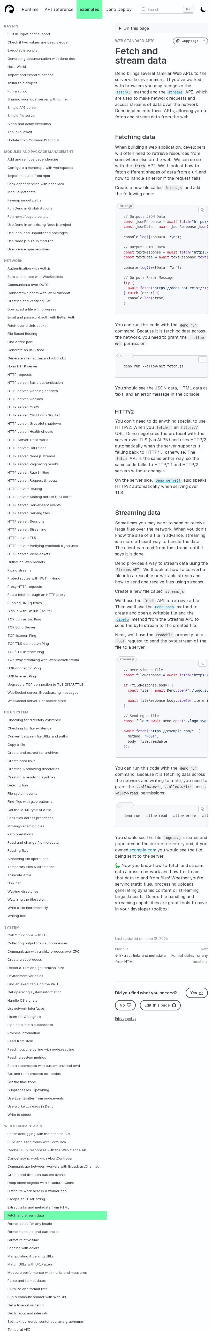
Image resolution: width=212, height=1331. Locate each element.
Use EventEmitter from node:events (35, 1098)
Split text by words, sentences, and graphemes (45, 1321)
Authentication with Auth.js (29, 268)
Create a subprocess (24, 959)
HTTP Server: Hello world (27, 440)
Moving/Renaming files (25, 826)
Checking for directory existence (34, 720)
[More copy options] (204, 41)
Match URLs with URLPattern (30, 1264)
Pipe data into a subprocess (30, 1025)
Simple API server (22, 107)
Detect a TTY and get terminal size (35, 968)
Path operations (20, 834)
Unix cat (14, 883)
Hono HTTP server (22, 366)
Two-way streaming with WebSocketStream (43, 660)
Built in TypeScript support (28, 34)
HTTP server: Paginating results (33, 464)
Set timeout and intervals (27, 1313)
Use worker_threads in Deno (30, 1106)
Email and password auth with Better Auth (41, 317)
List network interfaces (26, 1008)
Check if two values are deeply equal (37, 42)
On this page (136, 28)
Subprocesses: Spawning (28, 1090)
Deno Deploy (118, 9)
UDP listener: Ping (21, 676)
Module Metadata (21, 192)
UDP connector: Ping (24, 668)
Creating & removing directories (33, 769)
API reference (59, 9)
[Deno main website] (9, 9)
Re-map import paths (24, 200)
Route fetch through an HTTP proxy (36, 594)
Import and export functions (30, 75)
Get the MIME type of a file (29, 810)
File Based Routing (22, 333)
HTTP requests (19, 374)
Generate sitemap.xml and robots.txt (36, 358)
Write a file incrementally (27, 908)
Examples (89, 9)
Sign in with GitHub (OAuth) (29, 611)
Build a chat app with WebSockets (35, 276)
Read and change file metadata (33, 842)
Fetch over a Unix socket (27, 325)
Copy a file (16, 744)
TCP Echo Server (21, 627)
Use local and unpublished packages (37, 233)
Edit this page (157, 1005)
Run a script (17, 91)
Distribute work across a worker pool (37, 1191)
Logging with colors (23, 1248)
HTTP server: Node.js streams (31, 456)
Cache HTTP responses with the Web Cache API (47, 1150)
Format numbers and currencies (33, 1231)
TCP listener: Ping (21, 635)
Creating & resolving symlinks (31, 777)
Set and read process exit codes (34, 1074)
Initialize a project (22, 83)
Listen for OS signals (24, 1017)
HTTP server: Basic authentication (35, 382)
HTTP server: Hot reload (27, 448)
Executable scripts (22, 50)
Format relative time (23, 1240)
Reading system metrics (26, 1057)
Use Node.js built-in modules (30, 241)
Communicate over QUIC (28, 285)
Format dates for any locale (29, 1223)
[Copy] (202, 210)
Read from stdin (20, 1041)
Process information (23, 1033)
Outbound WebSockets (26, 562)
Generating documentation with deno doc (41, 58)
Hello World (16, 66)
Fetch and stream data (25, 1215)
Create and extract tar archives (33, 752)
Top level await (19, 132)
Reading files (17, 850)
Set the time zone (21, 1082)
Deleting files (17, 785)
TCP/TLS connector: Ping (28, 643)
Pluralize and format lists (27, 1289)
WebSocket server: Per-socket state (36, 701)
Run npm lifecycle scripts (27, 216)
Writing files (17, 916)
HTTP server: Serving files (28, 513)
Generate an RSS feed (25, 350)
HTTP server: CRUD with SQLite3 (33, 415)
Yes (193, 992)
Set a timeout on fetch (25, 1305)
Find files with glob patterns (29, 801)
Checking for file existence (29, 728)
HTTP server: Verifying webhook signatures (42, 546)
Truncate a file (19, 875)
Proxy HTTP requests (24, 586)
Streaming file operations (27, 859)
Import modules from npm (28, 175)
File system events (22, 793)
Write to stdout (19, 1114)
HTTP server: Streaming (26, 529)
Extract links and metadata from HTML (38, 1207)
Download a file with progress (31, 309)
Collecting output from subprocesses (37, 943)
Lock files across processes (30, 818)
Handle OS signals (22, 1000)
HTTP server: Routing (24, 489)
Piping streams (19, 570)
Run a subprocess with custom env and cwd (43, 1066)
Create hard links (21, 761)
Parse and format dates (26, 1280)
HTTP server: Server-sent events (34, 505)
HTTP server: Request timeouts (32, 480)
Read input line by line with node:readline (40, 1049)
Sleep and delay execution (29, 124)
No (122, 1005)
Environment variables (25, 976)
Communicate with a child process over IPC (43, 951)
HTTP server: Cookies (25, 399)
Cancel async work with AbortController (40, 1158)
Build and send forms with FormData (36, 1142)
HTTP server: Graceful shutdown (34, 423)
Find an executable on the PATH (33, 984)
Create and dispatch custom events (36, 1175)
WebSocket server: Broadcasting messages (42, 692)
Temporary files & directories (31, 867)
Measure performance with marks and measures (47, 1272)
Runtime (30, 9)
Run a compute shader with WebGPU (37, 1297)
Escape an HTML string (26, 1199)
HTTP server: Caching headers (32, 391)
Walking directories (23, 891)
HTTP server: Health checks (30, 431)
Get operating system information (34, 992)
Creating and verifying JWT (29, 301)
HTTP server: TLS (21, 538)
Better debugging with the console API (39, 1134)
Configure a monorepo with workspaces (40, 167)
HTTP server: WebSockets (28, 554)
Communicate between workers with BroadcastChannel (53, 1166)
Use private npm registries (28, 249)
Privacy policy (125, 1019)
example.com (143, 849)
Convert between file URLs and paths (37, 736)
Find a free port (20, 342)
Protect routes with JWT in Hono (33, 578)
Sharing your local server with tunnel (37, 99)
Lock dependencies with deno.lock (35, 184)
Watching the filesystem (26, 899)
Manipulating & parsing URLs (30, 1256)
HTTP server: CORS (23, 407)
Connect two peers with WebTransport (38, 293)
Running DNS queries (24, 603)
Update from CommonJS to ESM (33, 140)
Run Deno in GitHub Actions (29, 208)
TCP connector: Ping (24, 619)
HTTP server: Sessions (25, 521)
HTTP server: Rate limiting (28, 472)
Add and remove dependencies (33, 159)
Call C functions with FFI (27, 935)
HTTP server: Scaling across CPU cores (39, 497)
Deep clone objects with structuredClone (40, 1183)
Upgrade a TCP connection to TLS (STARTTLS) (46, 684)
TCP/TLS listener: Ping (25, 652)
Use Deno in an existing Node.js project (39, 224)
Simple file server (21, 115)
